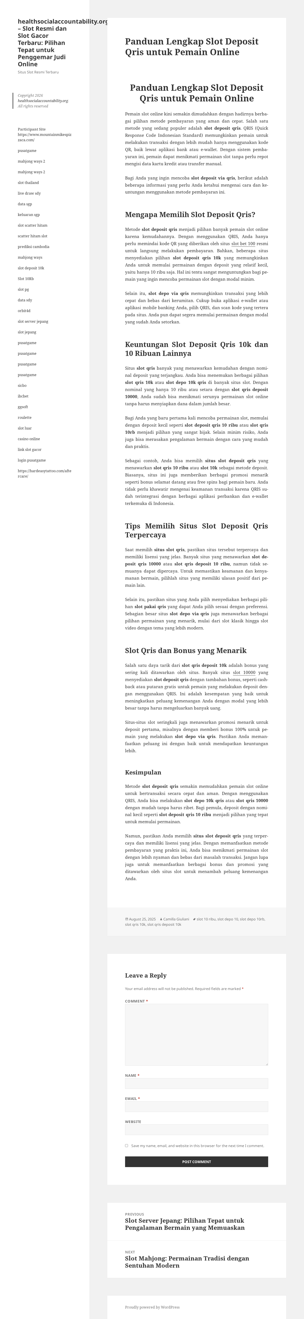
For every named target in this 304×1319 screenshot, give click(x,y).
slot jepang (27, 332)
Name (132, 1075)
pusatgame (27, 150)
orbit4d (24, 310)
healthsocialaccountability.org (43, 100)
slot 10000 (244, 672)
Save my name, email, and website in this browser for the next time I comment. (197, 1145)
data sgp (25, 204)
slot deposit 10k (31, 268)
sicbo (22, 385)
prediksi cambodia (33, 246)
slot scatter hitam (32, 225)
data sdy (25, 300)
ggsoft (23, 406)
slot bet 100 (243, 243)
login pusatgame (32, 460)
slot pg (23, 289)
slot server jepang (33, 321)
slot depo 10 (227, 919)
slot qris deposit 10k (164, 924)
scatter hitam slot (32, 236)
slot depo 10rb (252, 919)
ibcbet (23, 396)
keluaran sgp (29, 214)
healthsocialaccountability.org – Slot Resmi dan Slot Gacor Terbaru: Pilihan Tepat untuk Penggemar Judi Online (63, 42)
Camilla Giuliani (176, 919)
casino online (29, 438)
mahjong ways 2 (31, 161)
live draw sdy (29, 193)
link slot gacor (30, 449)
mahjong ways (30, 257)
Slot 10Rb (26, 278)
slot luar (25, 428)
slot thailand (28, 182)
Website (133, 1121)
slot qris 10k (135, 924)
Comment (136, 1001)
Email (132, 1098)
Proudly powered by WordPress (152, 1307)
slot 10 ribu (206, 919)
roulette (25, 417)
